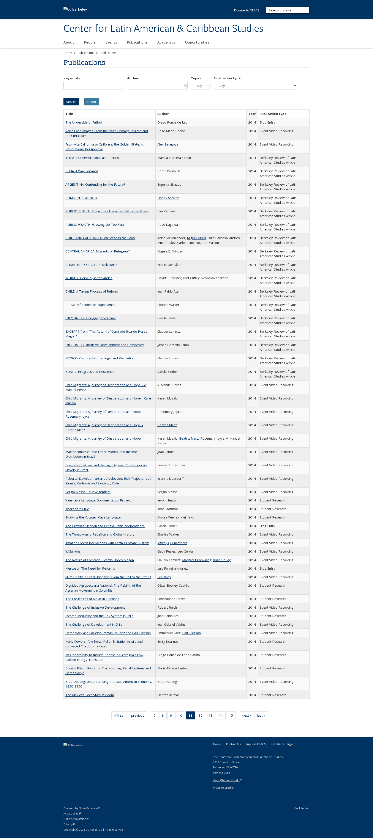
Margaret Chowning (196, 560)
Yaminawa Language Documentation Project (98, 500)
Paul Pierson (191, 633)
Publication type (227, 78)
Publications (137, 42)
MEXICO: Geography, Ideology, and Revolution (99, 358)
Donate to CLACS (246, 10)
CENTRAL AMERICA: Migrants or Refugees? (97, 251)
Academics (166, 42)
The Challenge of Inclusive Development (95, 607)
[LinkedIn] (75, 753)
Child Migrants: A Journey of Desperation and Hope (103, 438)
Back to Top (302, 808)
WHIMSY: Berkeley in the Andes (88, 278)
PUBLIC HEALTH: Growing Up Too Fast (94, 224)
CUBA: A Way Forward (81, 171)
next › (248, 716)
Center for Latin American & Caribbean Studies (163, 28)
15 (232, 716)
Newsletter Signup (283, 744)
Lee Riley (164, 577)
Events (112, 42)
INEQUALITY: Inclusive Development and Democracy (104, 345)
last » (262, 716)
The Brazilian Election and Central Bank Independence (105, 526)
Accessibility (72, 813)
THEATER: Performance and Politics (92, 157)
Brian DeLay (222, 560)
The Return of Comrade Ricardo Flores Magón (99, 560)
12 (202, 716)
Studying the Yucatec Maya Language (93, 517)
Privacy (69, 824)
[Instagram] (92, 753)
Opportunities (197, 42)
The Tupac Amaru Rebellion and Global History (99, 534)
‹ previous (138, 716)
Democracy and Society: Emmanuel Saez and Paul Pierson (108, 633)
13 (212, 716)
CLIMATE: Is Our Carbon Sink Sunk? (91, 264)
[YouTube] (84, 753)
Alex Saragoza (167, 144)
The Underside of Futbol (83, 122)
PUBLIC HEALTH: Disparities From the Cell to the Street (107, 211)
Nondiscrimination (76, 819)
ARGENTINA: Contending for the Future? (95, 184)
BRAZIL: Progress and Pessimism (90, 371)
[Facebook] (67, 753)
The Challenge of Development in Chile (93, 624)
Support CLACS (255, 744)
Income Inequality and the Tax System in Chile (99, 616)
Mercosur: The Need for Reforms (90, 568)
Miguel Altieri (196, 238)
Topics (196, 78)
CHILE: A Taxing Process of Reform (91, 291)
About (69, 42)
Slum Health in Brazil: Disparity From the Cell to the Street (108, 577)
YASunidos (73, 551)
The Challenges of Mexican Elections (92, 599)
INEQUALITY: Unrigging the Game (90, 318)
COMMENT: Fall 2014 (81, 198)
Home (67, 53)
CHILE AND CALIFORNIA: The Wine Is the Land (100, 238)
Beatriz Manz (167, 425)
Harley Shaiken (168, 198)
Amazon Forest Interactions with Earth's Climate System (107, 543)
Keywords (71, 78)
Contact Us (233, 744)
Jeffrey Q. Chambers (172, 543)
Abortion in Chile (77, 509)
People (90, 42)
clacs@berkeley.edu (227, 780)
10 (181, 716)
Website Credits (223, 787)
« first (120, 716)
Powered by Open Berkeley (81, 808)
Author (133, 78)
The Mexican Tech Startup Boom (89, 695)
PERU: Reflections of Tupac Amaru (91, 304)
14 (222, 716)
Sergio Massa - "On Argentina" (88, 492)
